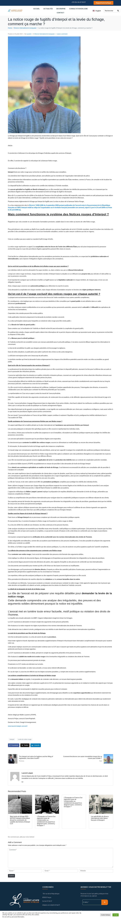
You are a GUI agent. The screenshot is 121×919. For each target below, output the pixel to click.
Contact (60, 13)
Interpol (12, 739)
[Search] (118, 10)
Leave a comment (62, 34)
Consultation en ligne (78, 9)
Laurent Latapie (27, 773)
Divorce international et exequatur (45, 34)
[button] (101, 3)
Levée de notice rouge (24, 739)
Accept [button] (116, 915)
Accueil (36, 9)
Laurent (28, 34)
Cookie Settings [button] (105, 915)
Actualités (48, 9)
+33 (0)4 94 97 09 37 (78, 2)
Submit (11, 876)
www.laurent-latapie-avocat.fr (17, 726)
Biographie (60, 9)
